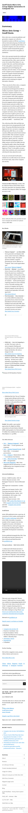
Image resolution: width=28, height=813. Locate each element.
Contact (4, 785)
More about (13, 267)
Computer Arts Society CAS (13, 503)
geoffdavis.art (13, 617)
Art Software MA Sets (8, 765)
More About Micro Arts (8, 657)
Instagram (14, 665)
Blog (3, 788)
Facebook (19, 665)
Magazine (14, 663)
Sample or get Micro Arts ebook (11, 716)
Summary (5, 755)
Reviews (4, 761)
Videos (4, 663)
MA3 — (8, 455)
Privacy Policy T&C (14, 809)
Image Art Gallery (7, 771)
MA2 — (12, 449)
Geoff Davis (21, 41)
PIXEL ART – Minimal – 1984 (9, 796)
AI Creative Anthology (10, 518)
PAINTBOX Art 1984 (7, 803)
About (4, 758)
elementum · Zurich (9, 638)
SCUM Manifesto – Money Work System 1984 (12, 792)
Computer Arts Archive (14, 504)
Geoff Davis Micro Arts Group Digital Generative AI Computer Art (13, 7)
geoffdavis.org (8, 541)
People (20, 663)
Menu (4, 12)
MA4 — (10, 458)
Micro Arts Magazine (10, 462)
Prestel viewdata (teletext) (9, 768)
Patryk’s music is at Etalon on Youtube (12, 621)
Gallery (9, 663)
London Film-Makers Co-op (17, 501)
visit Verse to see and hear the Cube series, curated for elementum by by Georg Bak (13, 611)
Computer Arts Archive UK (11, 629)
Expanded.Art (7, 640)
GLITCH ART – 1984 (7, 799)
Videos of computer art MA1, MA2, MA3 (12, 775)
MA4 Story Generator (8, 778)
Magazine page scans (8, 781)
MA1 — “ (11, 443)
